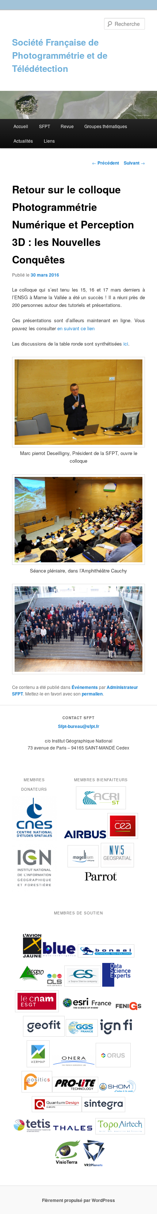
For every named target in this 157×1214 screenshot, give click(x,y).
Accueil (21, 126)
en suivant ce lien (76, 328)
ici (125, 343)
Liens (49, 141)
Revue (67, 126)
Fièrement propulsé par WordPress (78, 1200)
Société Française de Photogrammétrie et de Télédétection (59, 55)
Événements (85, 687)
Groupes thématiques (105, 126)
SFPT (44, 126)
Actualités (23, 141)
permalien (92, 693)
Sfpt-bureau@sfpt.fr (78, 726)
